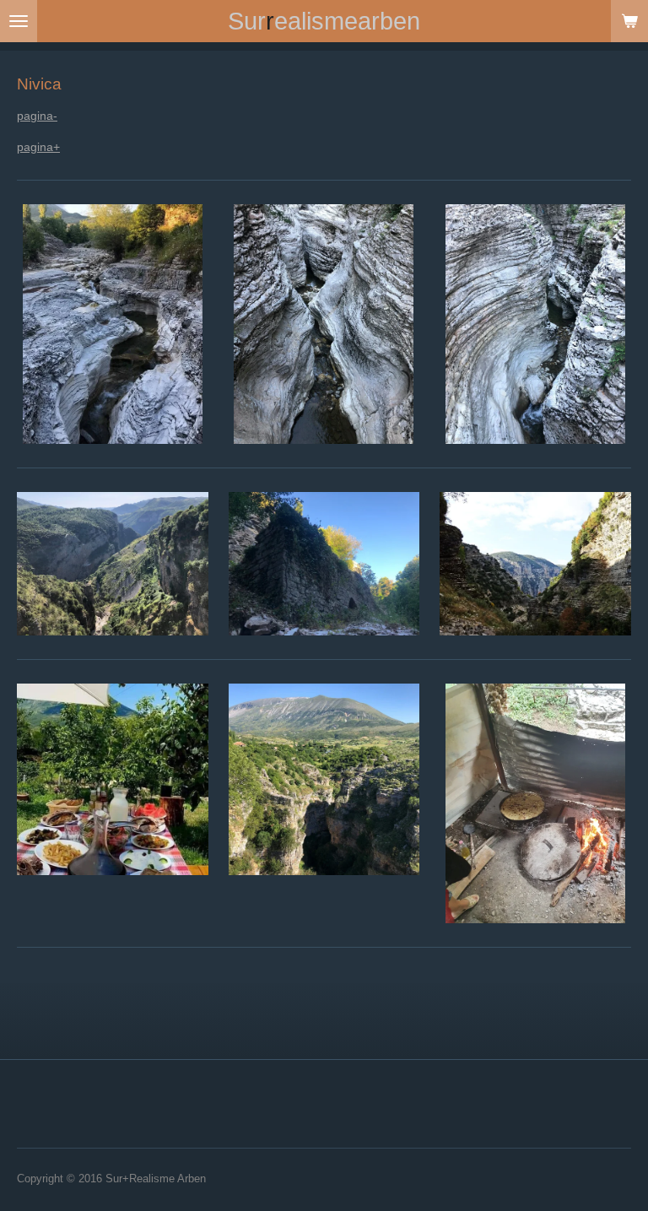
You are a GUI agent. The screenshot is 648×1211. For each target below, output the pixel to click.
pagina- (37, 115)
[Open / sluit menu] (18, 21)
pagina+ (38, 147)
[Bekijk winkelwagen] (629, 21)
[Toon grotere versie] (112, 324)
